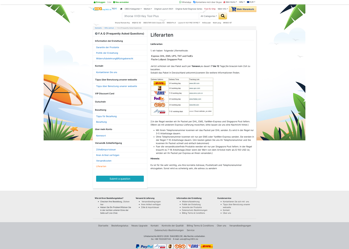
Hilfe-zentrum (109, 28)
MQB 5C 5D (136, 23)
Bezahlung (101, 121)
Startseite (98, 28)
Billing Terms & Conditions (193, 213)
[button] (113, 198)
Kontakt (226, 210)
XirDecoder (206, 23)
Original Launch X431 (163, 9)
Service (190, 230)
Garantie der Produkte (107, 47)
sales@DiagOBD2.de (189, 239)
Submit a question (120, 178)
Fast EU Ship (210, 9)
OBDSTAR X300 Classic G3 (154, 23)
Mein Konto (230, 2)
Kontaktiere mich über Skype (208, 2)
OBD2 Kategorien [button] (132, 9)
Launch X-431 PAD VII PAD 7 (189, 23)
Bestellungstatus (119, 225)
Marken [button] (147, 9)
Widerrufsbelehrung (191, 201)
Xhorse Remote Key (122, 23)
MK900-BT (227, 23)
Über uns (227, 213)
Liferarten (101, 166)
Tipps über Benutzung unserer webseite (116, 86)
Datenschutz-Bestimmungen (194, 210)
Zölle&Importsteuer (106, 149)
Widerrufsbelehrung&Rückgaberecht (114, 58)
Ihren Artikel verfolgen (107, 155)
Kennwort (101, 135)
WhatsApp (186, 2)
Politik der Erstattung (107, 53)
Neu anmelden (122, 2)
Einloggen (100, 2)
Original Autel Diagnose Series (188, 9)
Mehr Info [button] (222, 9)
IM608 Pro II (171, 23)
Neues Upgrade (139, 225)
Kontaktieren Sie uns (106, 72)
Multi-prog (217, 23)
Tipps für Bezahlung (106, 116)
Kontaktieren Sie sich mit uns (236, 201)
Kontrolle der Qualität (173, 225)
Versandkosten (103, 160)
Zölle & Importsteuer (150, 207)
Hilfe (241, 2)
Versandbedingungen (151, 201)
